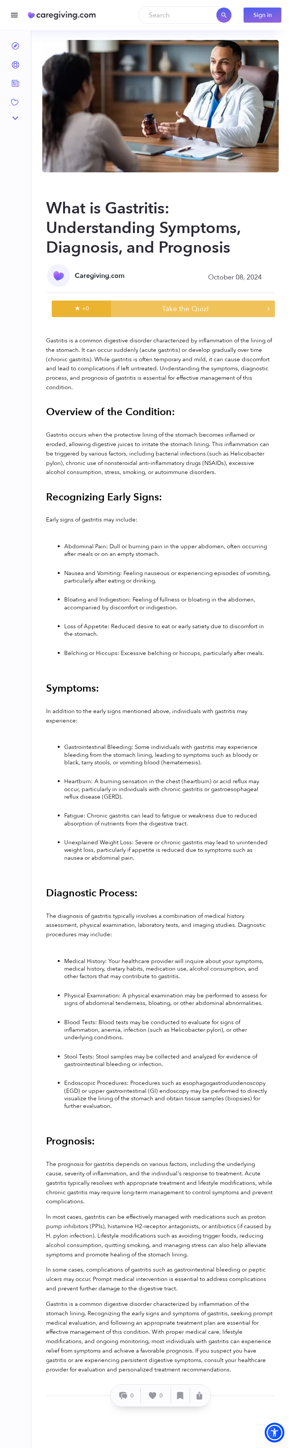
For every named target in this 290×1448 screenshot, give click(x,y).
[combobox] (185, 15)
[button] (274, 1432)
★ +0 (81, 309)
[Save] (180, 1395)
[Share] (199, 1395)
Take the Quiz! (185, 309)
